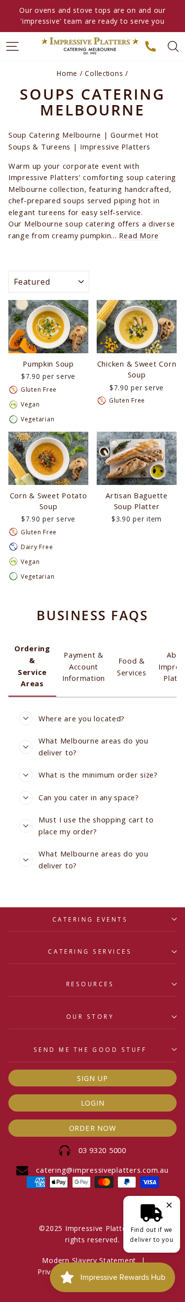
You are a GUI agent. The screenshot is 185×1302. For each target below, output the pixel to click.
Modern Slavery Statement (89, 1260)
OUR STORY (90, 1016)
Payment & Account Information (83, 666)
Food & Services (132, 666)
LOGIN (93, 1103)
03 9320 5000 (102, 1150)
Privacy (50, 1271)
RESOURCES (90, 984)
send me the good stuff (90, 1049)
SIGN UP (92, 1078)
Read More (139, 235)
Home (67, 73)
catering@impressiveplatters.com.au (102, 1170)
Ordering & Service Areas (32, 665)
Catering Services (90, 951)
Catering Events (90, 919)
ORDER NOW (92, 1128)
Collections (104, 73)
